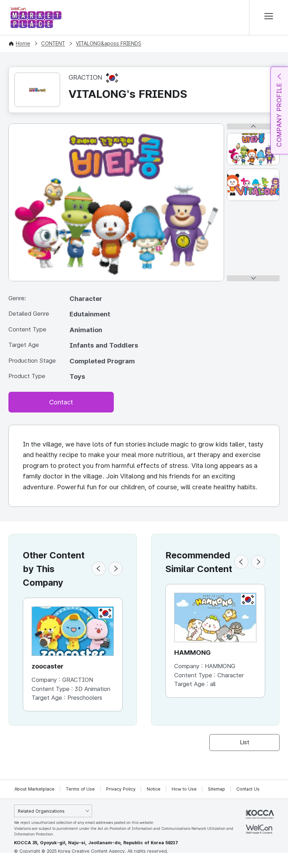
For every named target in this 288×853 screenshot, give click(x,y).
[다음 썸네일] (253, 278)
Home (23, 43)
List (244, 742)
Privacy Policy (121, 789)
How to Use (184, 789)
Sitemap (216, 789)
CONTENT (53, 43)
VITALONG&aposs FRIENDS (108, 43)
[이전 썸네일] (253, 126)
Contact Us (248, 789)
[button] (99, 569)
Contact (61, 402)
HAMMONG (192, 653)
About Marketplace (34, 789)
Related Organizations (41, 811)
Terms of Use (80, 789)
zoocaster (48, 666)
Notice (154, 789)
